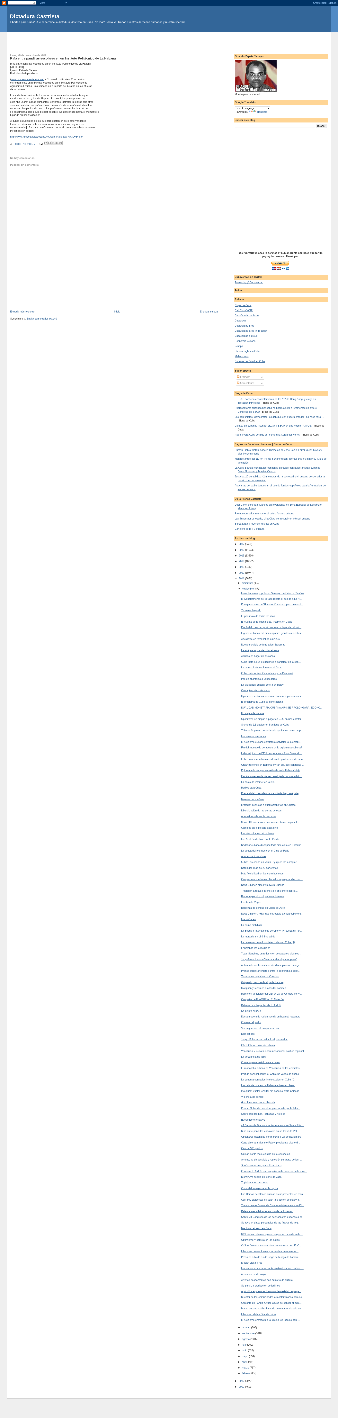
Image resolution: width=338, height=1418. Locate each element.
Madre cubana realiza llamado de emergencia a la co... (272, 1308)
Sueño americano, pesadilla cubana (261, 1165)
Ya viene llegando (251, 610)
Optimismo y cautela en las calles (260, 1239)
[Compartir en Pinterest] (61, 143)
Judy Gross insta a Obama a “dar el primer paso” (269, 959)
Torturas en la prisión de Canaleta (260, 976)
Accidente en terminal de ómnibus (260, 638)
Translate (262, 111)
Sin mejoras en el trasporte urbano (260, 1028)
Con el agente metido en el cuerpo (260, 1062)
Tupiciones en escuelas (254, 1182)
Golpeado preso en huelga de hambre (262, 982)
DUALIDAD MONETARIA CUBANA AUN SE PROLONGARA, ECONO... (282, 707)
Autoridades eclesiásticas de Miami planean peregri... (271, 965)
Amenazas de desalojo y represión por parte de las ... (271, 1159)
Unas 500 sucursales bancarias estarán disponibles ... (272, 822)
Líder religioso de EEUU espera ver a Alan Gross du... (271, 753)
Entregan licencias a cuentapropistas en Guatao (268, 804)
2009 (242, 1386)
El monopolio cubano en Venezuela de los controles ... (272, 1068)
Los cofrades (248, 919)
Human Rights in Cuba (247, 351)
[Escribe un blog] (49, 143)
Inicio (117, 311)
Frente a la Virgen (251, 902)
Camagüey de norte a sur (255, 690)
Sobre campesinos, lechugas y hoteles (263, 1113)
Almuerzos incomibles (253, 856)
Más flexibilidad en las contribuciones (262, 873)
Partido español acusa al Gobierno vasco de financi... (271, 1073)
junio (245, 1350)
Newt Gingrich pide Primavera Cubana (262, 884)
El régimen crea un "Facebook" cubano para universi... (272, 604)
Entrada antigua (209, 311)
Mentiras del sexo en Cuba (256, 1228)
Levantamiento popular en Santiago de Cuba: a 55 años (272, 593)
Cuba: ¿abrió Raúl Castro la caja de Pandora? (267, 673)
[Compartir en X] (53, 143)
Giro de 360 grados (252, 1148)
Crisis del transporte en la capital (259, 1188)
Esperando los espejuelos (255, 947)
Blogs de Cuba (243, 305)
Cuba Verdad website (247, 315)
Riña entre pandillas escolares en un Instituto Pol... (270, 1131)
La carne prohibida (251, 925)
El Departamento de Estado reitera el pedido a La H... (271, 598)
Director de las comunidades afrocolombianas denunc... (272, 1297)
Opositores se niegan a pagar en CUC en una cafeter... (272, 719)
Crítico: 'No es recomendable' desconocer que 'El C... (271, 1245)
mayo (245, 1356)
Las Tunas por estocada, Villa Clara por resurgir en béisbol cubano (272, 518)
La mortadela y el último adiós (258, 936)
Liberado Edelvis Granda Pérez (258, 1314)
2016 (242, 549)
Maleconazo (241, 356)
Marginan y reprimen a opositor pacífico (263, 988)
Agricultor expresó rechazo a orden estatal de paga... (271, 1291)
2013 (242, 566)
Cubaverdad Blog (244, 325)
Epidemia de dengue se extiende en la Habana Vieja (270, 770)
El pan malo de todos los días (258, 616)
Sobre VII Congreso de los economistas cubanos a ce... (273, 1216)
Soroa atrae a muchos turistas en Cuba (257, 523)
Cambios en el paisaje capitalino (259, 827)
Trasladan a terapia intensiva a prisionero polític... (269, 890)
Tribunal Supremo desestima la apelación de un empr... (272, 730)
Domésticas (248, 1033)
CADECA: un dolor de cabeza (258, 1045)
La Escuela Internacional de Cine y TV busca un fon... (272, 930)
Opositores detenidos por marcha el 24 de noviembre (271, 1136)
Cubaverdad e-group (246, 335)
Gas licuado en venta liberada (258, 1102)
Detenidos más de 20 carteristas (259, 867)
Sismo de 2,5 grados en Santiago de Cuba (265, 724)
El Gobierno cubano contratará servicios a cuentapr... (271, 741)
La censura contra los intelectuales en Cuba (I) (267, 1079)
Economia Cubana (245, 340)
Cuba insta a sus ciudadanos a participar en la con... (271, 661)
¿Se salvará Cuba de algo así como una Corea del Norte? (267, 434)
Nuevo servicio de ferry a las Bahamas (263, 644)
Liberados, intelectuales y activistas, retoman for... (269, 1251)
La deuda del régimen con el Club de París (265, 850)
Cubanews (240, 320)
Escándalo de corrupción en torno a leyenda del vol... (271, 627)
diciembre (248, 583)
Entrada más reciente (22, 311)
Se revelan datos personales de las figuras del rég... (270, 1222)
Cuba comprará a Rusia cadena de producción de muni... (273, 759)
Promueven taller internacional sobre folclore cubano (264, 513)
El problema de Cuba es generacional (262, 701)
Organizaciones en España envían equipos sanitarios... (272, 764)
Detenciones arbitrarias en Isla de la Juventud (267, 1211)
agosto (246, 1339)
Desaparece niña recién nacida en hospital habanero (270, 1016)
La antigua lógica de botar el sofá (260, 650)
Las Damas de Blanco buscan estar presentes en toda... (273, 1194)
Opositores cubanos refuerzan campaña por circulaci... (272, 696)
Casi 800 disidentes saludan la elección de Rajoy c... (271, 1199)
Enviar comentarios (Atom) (42, 318)
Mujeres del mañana (252, 799)
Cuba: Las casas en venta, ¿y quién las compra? (269, 862)
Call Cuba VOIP (244, 310)
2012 (242, 572)
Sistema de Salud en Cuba (250, 361)
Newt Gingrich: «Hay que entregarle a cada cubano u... (272, 913)
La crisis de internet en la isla (257, 782)
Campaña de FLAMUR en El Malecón (262, 999)
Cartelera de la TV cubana (249, 528)
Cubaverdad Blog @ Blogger (251, 330)
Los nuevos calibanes (253, 736)
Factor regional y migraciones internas (262, 896)
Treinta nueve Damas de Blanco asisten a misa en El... (272, 1205)
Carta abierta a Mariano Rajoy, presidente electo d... (270, 1142)
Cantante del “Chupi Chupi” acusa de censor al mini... (271, 1302)
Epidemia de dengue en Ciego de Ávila (263, 907)
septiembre (248, 1333)
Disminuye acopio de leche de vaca (261, 1176)
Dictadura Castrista (34, 16)
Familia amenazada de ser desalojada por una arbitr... (271, 776)
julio (244, 1344)
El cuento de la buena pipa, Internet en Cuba (266, 621)
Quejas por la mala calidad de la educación (265, 1153)
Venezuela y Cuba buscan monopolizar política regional (272, 1051)
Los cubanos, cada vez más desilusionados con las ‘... (272, 1268)
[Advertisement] (169, 41)
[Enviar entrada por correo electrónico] (40, 144)
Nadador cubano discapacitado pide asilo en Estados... (272, 845)
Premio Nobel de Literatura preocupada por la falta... (270, 1108)
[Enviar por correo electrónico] (46, 143)
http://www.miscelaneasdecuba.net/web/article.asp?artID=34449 (46, 136)
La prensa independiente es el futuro (261, 667)
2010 (242, 1380)
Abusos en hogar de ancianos (258, 656)
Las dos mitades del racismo (257, 833)
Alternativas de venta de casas (258, 816)
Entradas (244, 376)
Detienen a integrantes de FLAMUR (261, 1005)
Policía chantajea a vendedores (259, 678)
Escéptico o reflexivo (253, 1119)
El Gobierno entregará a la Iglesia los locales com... (270, 1319)
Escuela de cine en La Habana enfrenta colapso (268, 1085)
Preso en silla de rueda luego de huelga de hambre (269, 1257)
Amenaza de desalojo (253, 1274)
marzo (246, 1367)
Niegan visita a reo (251, 1262)
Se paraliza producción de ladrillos (260, 1285)
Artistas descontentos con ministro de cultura (267, 1279)
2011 (242, 578)
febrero (246, 1373)
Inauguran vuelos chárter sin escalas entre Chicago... (271, 1090)
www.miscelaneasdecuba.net (27, 79)
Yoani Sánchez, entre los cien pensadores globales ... (271, 953)
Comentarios (246, 383)
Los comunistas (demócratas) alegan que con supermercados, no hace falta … (279, 416)
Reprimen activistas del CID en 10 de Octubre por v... (271, 993)
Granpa (239, 346)
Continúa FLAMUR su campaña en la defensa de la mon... (274, 1171)
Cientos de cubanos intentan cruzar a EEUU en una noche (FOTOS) (273, 425)
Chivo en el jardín (251, 1022)
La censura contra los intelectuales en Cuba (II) (268, 942)
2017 (242, 544)
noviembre (248, 588)
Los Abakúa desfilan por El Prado (260, 839)
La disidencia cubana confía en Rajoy (262, 684)
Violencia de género (252, 1096)
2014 (242, 561)
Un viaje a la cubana (252, 713)
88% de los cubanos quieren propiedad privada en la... (272, 1234)
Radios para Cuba (251, 787)
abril (244, 1361)
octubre (246, 1327)
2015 (242, 555)
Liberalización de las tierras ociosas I (262, 810)
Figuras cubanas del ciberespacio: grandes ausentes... (272, 633)
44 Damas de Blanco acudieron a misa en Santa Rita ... (272, 1125)
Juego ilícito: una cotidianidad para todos (264, 1039)
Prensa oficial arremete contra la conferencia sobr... (270, 970)
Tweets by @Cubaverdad (249, 282)
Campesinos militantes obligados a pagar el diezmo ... (272, 879)
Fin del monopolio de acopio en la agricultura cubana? (271, 747)
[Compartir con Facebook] (57, 143)
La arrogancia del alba (253, 1056)
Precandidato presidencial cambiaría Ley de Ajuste (269, 793)
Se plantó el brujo (251, 1010)
